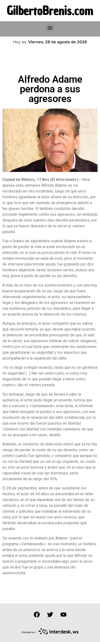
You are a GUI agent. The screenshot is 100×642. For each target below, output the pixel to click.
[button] (50, 28)
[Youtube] (63, 614)
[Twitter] (50, 614)
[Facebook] (37, 614)
